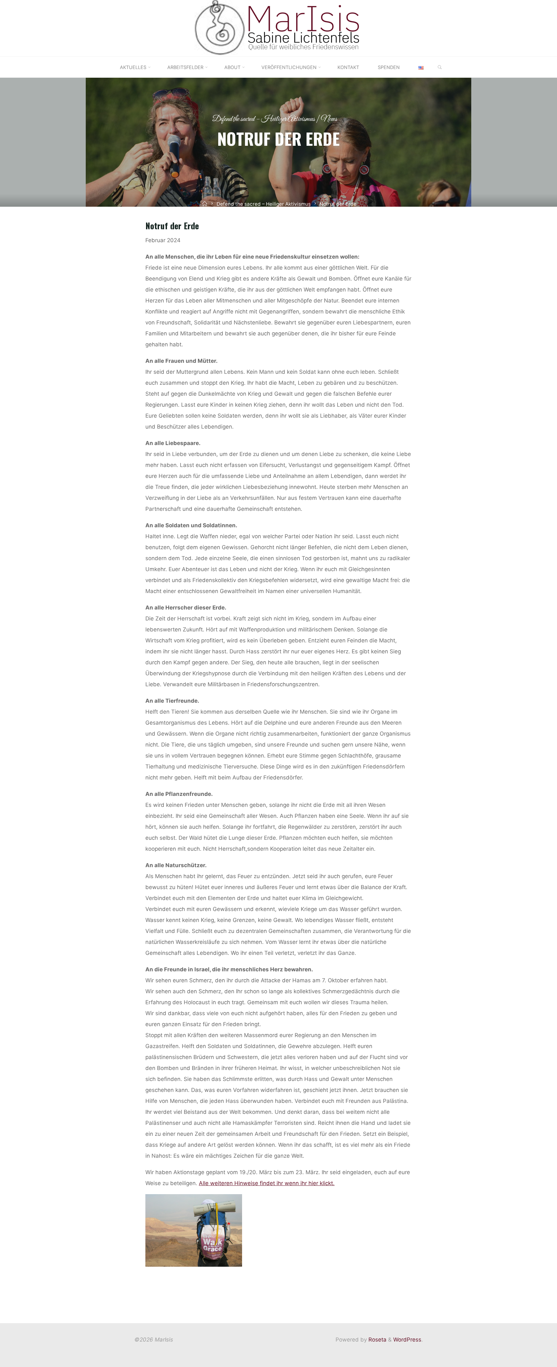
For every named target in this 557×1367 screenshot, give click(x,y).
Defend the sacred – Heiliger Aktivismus (263, 119)
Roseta (376, 1339)
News (329, 119)
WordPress (407, 1339)
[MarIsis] (278, 28)
